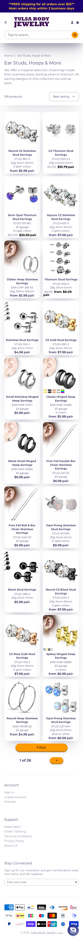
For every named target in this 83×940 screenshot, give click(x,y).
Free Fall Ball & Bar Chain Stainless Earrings (22, 517)
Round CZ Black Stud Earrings (61, 581)
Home (8, 55)
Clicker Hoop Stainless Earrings (22, 269)
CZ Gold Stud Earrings (61, 328)
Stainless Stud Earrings (22, 328)
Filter (41, 747)
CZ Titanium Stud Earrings (61, 143)
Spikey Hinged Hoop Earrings (61, 646)
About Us (11, 845)
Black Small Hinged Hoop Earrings (22, 453)
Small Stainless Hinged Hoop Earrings (22, 388)
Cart (77, 22)
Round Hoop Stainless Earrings (22, 710)
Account (72, 22)
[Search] (75, 35)
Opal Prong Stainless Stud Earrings (61, 517)
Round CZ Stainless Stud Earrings (22, 143)
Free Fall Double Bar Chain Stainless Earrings (61, 453)
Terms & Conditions (18, 836)
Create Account (15, 797)
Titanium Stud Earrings (61, 269)
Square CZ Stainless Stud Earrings (61, 207)
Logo (31, 22)
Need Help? (12, 827)
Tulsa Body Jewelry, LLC (47, 932)
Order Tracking (15, 831)
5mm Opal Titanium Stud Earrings (22, 207)
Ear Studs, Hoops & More (34, 55)
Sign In (9, 792)
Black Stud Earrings (22, 581)
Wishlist (10, 802)
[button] (73, 930)
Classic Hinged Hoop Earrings (61, 388)
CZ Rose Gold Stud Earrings (22, 646)
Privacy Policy (14, 841)
